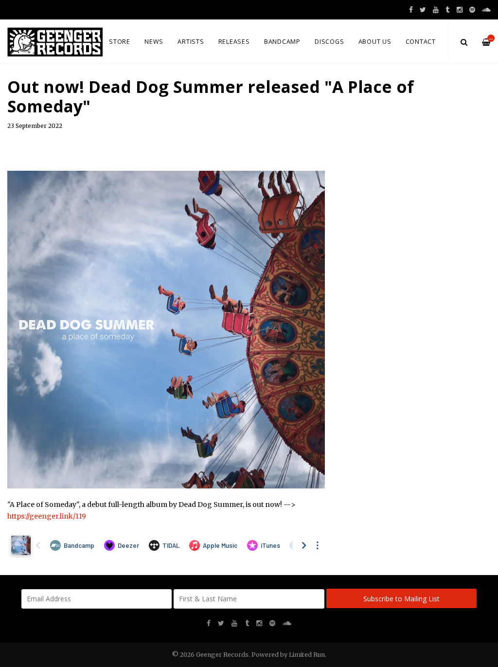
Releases (234, 41)
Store (119, 41)
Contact (421, 41)
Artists (191, 41)
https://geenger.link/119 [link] (46, 516)
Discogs (329, 41)
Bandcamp (282, 41)
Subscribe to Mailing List (401, 598)
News (153, 41)
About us (374, 41)
